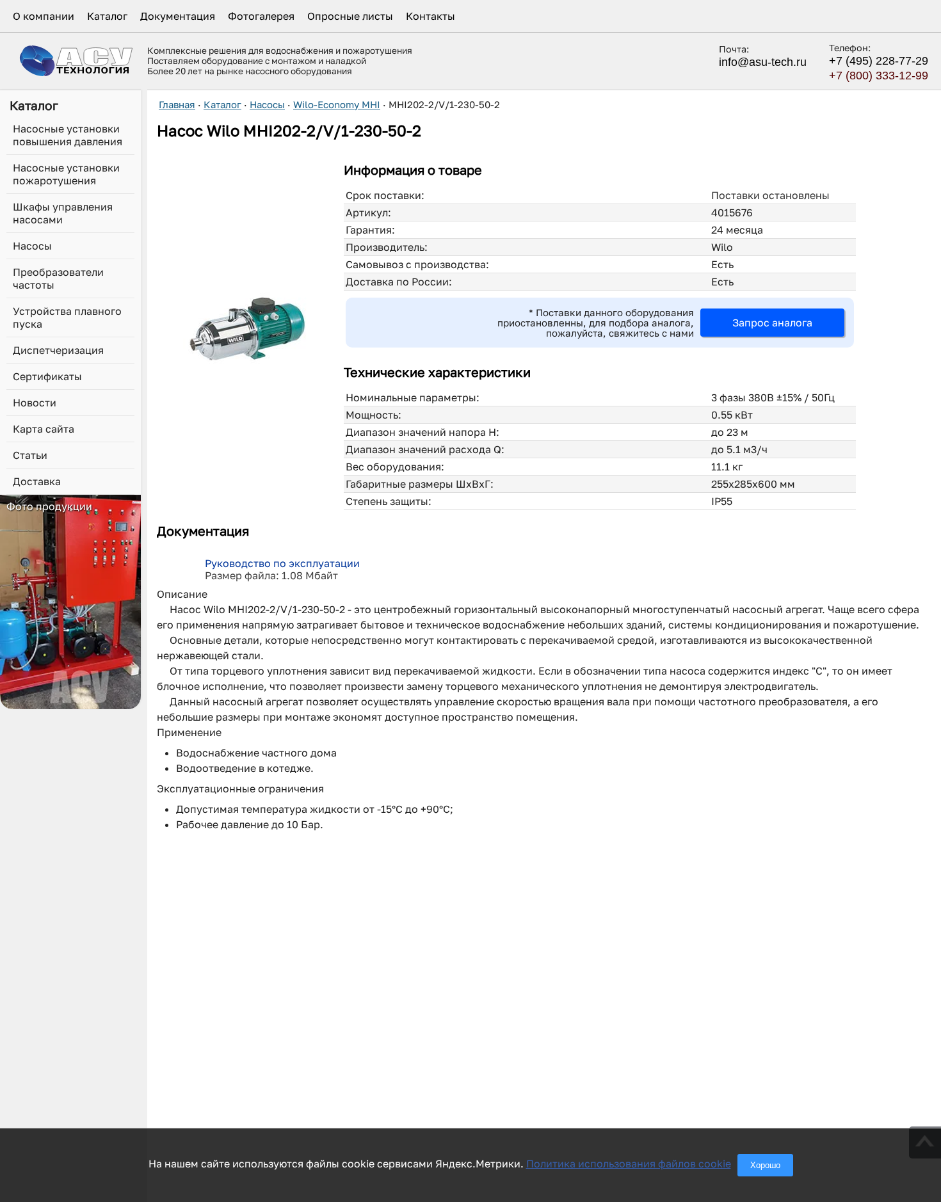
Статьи (30, 455)
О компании (43, 16)
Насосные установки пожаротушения (66, 174)
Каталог (107, 16)
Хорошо (765, 1165)
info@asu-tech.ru (763, 62)
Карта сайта (43, 428)
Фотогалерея (261, 16)
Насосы (32, 245)
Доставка (37, 481)
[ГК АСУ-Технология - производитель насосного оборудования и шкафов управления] (76, 60)
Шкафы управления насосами (63, 213)
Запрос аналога (772, 322)
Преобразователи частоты (58, 278)
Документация (177, 16)
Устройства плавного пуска (67, 317)
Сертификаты (47, 376)
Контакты (430, 16)
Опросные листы (350, 16)
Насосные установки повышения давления (67, 135)
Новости (34, 402)
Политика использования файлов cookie (628, 1163)
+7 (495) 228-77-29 (878, 60)
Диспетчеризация (58, 350)
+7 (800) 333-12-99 (878, 75)
